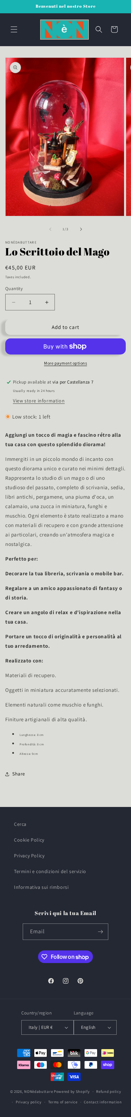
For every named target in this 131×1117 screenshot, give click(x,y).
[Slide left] (50, 229)
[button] (14, 29)
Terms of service (63, 1102)
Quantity (14, 288)
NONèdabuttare (38, 1091)
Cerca (20, 824)
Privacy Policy (29, 855)
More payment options (65, 363)
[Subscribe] (100, 931)
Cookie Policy (29, 840)
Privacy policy (29, 1102)
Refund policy (108, 1091)
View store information (39, 401)
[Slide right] (81, 229)
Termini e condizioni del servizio (50, 871)
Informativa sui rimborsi (41, 887)
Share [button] (18, 774)
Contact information (103, 1102)
